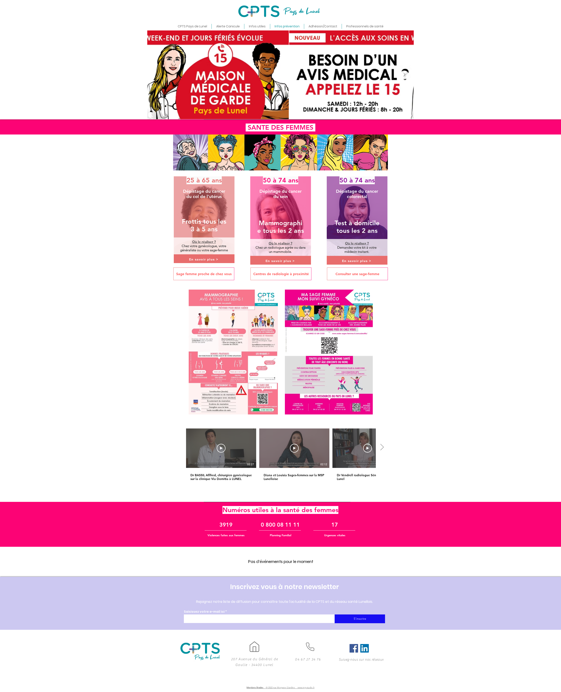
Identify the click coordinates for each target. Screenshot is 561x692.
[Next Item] (404, 75)
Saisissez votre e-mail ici (204, 611)
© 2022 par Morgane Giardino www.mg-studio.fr (290, 687)
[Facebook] (354, 648)
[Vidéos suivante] (382, 447)
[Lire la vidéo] (221, 448)
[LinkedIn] (364, 648)
